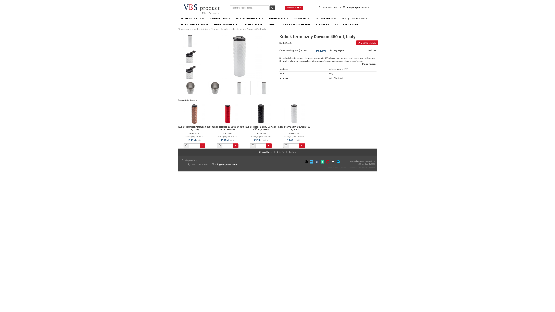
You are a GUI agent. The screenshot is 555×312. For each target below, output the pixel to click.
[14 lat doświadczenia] (202, 7)
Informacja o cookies (367, 168)
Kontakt (292, 152)
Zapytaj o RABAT (369, 43)
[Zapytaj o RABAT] (202, 145)
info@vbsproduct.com (358, 7)
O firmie (280, 152)
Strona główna (184, 29)
